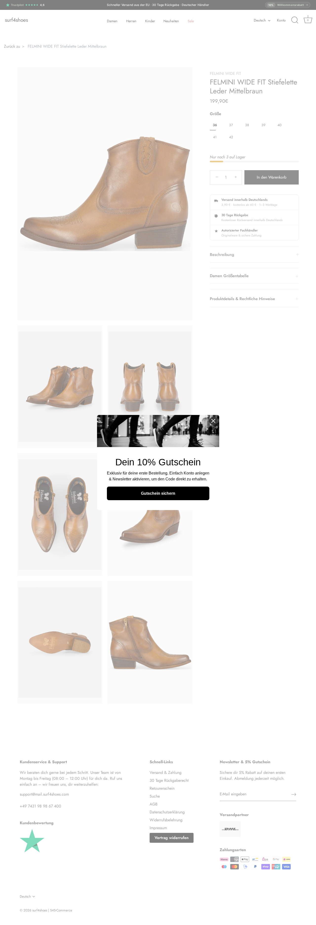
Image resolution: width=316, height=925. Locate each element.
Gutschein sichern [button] (158, 493)
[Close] (213, 421)
